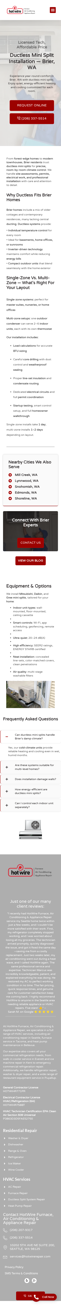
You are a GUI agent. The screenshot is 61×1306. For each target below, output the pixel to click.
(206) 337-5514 (21, 1237)
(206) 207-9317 (21, 1230)
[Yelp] (26, 1280)
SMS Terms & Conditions (21, 1273)
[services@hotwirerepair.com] (5, 1257)
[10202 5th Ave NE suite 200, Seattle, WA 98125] (5, 1247)
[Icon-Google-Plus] (34, 1280)
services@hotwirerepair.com (30, 1256)
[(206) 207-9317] (5, 1230)
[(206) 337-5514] (5, 1238)
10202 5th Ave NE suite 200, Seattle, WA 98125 (32, 1247)
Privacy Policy (14, 1267)
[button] (53, 10)
